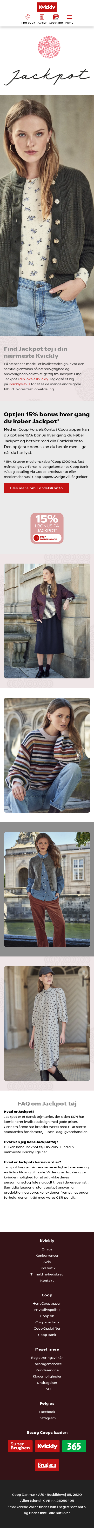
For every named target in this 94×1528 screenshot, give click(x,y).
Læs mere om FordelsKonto (36, 488)
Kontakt (47, 1280)
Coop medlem (47, 1322)
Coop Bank (47, 1335)
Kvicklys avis (19, 384)
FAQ (47, 1389)
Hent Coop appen (47, 1303)
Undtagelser (47, 1383)
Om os (47, 1249)
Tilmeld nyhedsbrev (47, 1274)
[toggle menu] (69, 17)
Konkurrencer (47, 1255)
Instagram (47, 1418)
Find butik (47, 1268)
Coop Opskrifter (47, 1328)
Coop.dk (47, 1316)
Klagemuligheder (47, 1376)
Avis (47, 1262)
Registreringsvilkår (47, 1357)
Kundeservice (47, 1370)
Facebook (47, 1412)
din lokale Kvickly (34, 379)
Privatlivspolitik (47, 1310)
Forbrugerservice (47, 1364)
